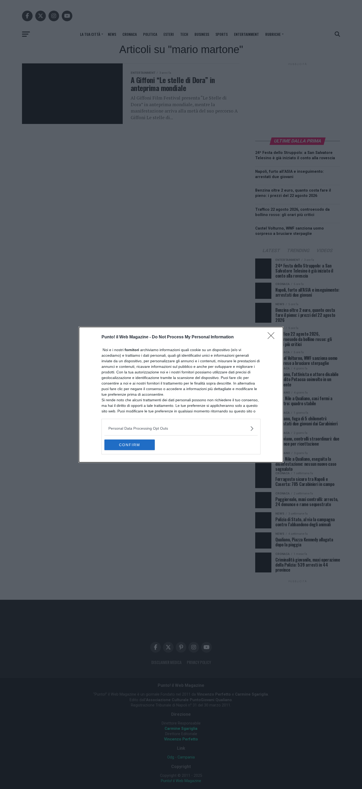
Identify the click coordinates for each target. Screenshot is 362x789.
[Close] (273, 337)
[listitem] (181, 428)
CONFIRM (129, 445)
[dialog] (181, 394)
